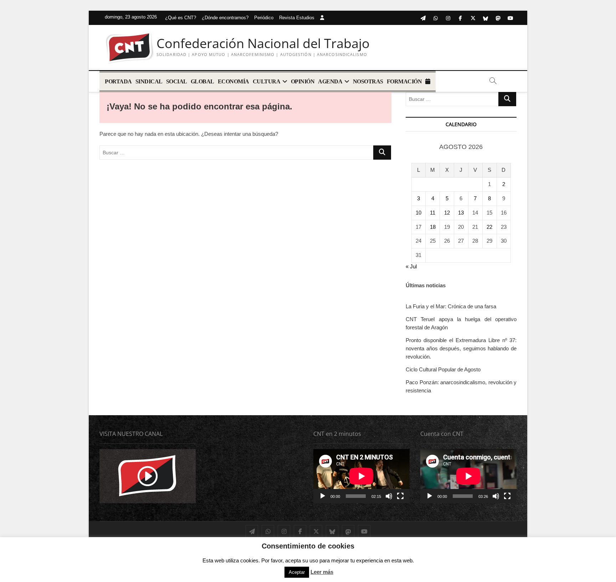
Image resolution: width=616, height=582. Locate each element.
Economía (233, 81)
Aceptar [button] (297, 572)
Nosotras (368, 81)
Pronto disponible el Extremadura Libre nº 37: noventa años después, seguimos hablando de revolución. (461, 348)
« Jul (411, 266)
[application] (361, 476)
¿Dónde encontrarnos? (225, 17)
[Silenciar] (388, 496)
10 (418, 213)
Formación (404, 81)
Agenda (330, 81)
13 (461, 213)
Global (202, 81)
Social (176, 81)
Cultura (267, 81)
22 (489, 227)
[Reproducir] (322, 496)
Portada (118, 81)
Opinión (303, 81)
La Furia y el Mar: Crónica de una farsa (451, 306)
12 (447, 213)
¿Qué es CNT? (180, 17)
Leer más (321, 572)
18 (433, 227)
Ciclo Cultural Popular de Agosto (443, 369)
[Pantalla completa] (400, 496)
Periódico (263, 17)
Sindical (149, 81)
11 (432, 213)
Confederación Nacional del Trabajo (263, 43)
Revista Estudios (296, 17)
